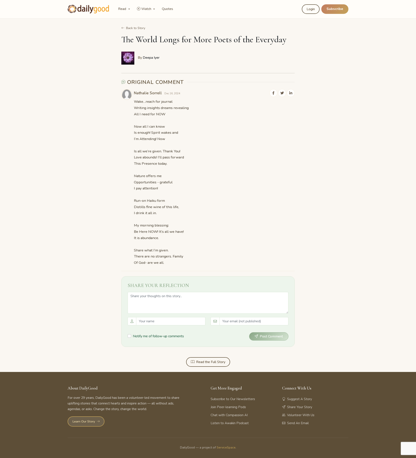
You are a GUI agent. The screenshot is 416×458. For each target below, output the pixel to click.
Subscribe (335, 9)
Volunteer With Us (300, 415)
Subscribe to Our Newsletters (233, 399)
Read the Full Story (210, 362)
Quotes (167, 9)
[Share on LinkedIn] (291, 93)
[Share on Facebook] (273, 93)
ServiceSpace (226, 447)
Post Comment (271, 336)
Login (311, 9)
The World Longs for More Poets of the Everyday (203, 39)
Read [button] (122, 9)
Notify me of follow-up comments (158, 336)
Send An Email (298, 423)
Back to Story (135, 28)
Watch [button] (146, 9)
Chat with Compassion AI (229, 415)
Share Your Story (299, 407)
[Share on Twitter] (282, 93)
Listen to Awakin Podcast (230, 423)
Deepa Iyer (151, 57)
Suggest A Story (299, 399)
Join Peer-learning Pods (228, 407)
